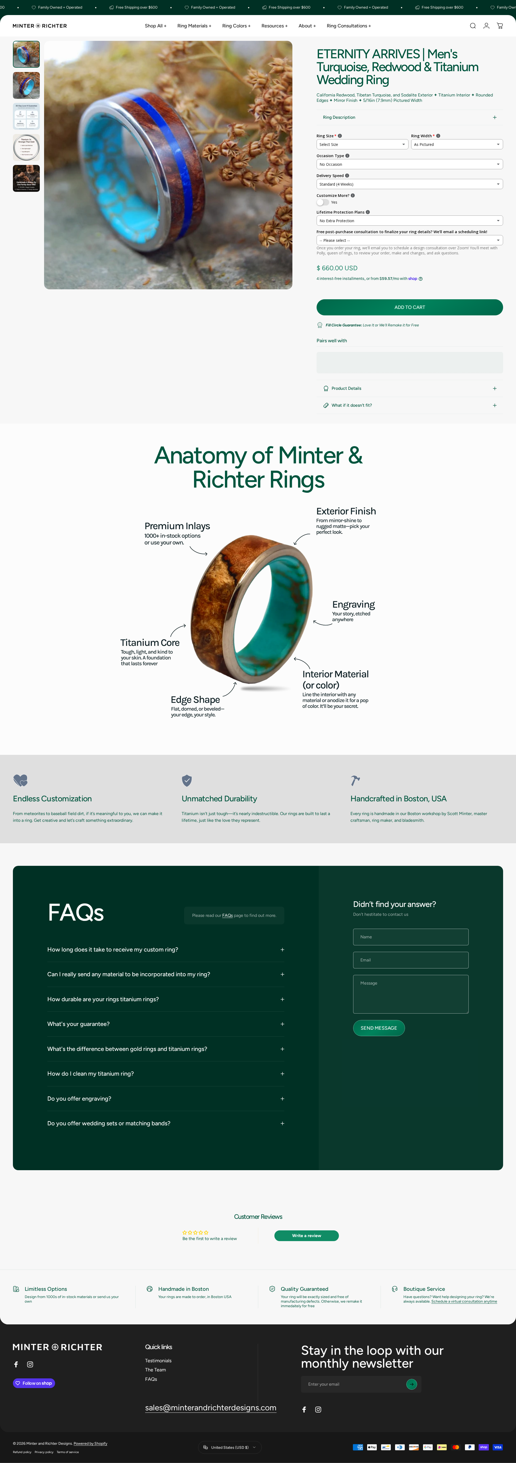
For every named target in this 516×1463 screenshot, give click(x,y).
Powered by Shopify (90, 1443)
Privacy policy (44, 1452)
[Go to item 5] (26, 178)
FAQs (227, 915)
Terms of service (68, 1452)
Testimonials (158, 1361)
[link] (89, 780)
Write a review (306, 1235)
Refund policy (22, 1452)
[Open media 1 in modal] (168, 165)
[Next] (278, 177)
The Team (155, 1370)
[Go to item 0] (26, 54)
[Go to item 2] (26, 85)
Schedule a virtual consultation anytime (464, 1301)
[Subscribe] (411, 1384)
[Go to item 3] (26, 116)
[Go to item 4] (26, 147)
